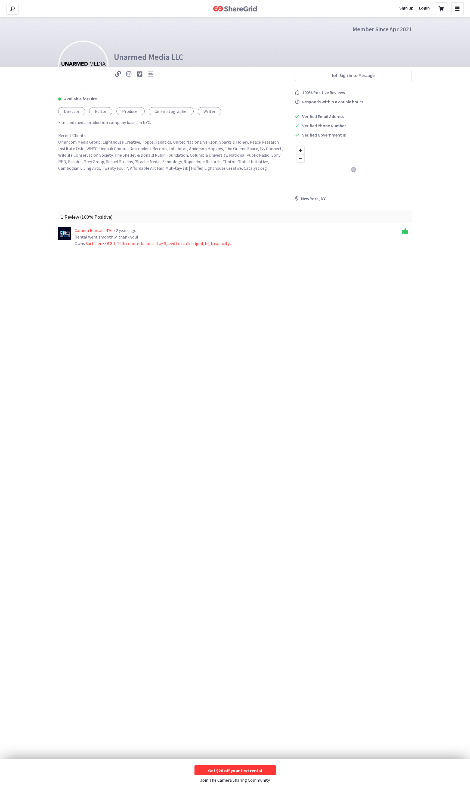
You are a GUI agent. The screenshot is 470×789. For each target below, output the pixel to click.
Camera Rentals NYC (94, 230)
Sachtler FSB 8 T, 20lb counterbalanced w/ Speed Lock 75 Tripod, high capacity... (159, 243)
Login (424, 8)
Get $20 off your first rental (235, 770)
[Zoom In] (300, 150)
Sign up (406, 8)
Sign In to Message (357, 75)
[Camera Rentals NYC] (64, 233)
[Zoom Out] (300, 158)
